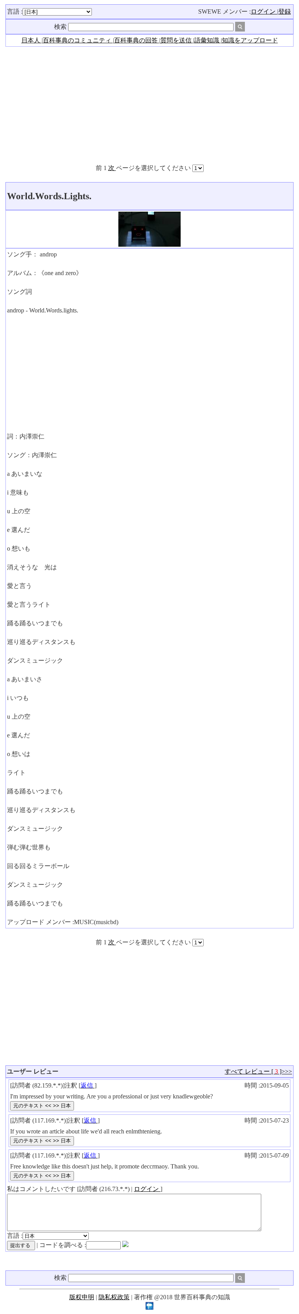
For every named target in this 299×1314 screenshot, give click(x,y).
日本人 (31, 40)
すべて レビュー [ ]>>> (258, 1071)
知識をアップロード (250, 40)
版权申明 (81, 1297)
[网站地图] (149, 1307)
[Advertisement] (149, 105)
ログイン (264, 11)
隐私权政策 (114, 1297)
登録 (284, 11)
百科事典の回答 (136, 40)
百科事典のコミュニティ (78, 40)
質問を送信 (176, 40)
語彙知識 (207, 40)
